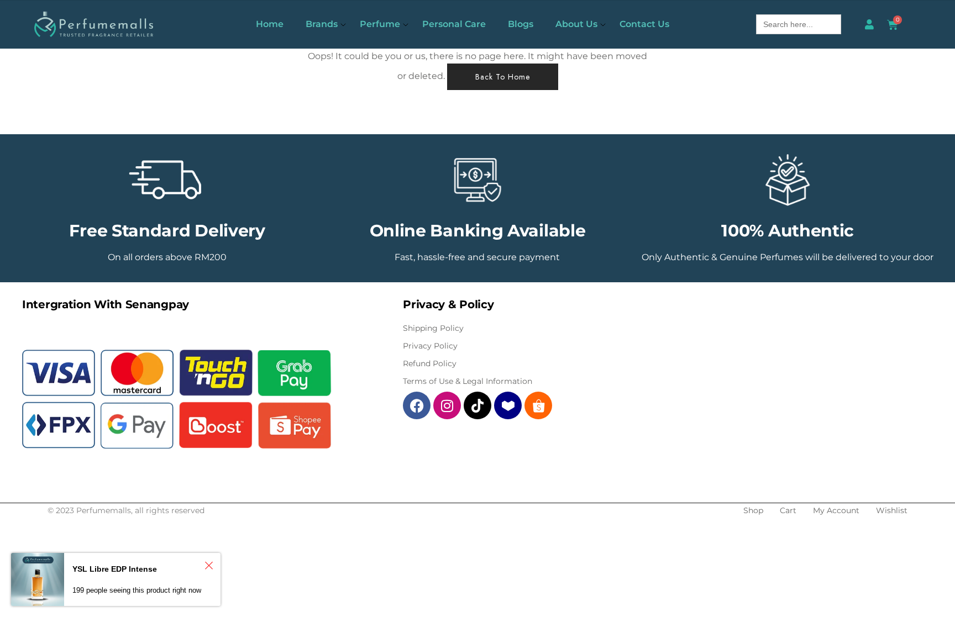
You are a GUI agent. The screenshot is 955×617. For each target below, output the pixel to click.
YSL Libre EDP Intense (114, 569)
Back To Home (502, 76)
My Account (836, 510)
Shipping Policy (433, 328)
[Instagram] (447, 405)
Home (270, 24)
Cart (788, 510)
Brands (322, 24)
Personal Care (454, 24)
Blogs (520, 24)
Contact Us (644, 24)
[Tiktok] (477, 405)
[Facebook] (417, 405)
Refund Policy (429, 363)
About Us (576, 24)
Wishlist (891, 510)
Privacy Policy (430, 346)
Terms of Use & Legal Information (467, 381)
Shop (753, 510)
